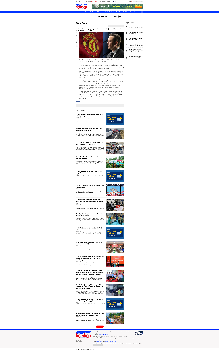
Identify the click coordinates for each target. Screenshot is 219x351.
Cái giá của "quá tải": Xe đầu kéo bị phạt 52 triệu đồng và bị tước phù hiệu (135, 57)
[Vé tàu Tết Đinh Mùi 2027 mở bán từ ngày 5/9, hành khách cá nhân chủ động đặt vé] (115, 318)
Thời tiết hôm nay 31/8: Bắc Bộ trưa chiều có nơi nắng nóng (100, 11)
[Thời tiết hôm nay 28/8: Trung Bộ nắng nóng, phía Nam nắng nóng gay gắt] (115, 304)
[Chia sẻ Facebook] (77, 42)
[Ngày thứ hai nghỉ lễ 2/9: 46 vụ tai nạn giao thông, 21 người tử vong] (115, 133)
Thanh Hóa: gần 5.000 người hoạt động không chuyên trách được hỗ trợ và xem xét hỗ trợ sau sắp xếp (90, 258)
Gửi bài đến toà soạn (98, 345)
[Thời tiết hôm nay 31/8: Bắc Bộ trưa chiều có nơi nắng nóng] (115, 119)
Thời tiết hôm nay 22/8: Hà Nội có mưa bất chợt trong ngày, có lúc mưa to (136, 27)
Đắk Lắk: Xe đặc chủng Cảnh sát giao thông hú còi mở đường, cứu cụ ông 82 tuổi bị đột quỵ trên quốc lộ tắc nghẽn (90, 286)
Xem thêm (100, 326)
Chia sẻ (78, 101)
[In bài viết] (77, 47)
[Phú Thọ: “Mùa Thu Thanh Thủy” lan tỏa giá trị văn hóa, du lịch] (115, 190)
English (129, 1)
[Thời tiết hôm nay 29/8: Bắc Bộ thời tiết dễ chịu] (115, 233)
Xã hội (86, 25)
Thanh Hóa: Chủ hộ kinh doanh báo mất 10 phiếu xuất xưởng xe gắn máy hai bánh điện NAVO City (89, 201)
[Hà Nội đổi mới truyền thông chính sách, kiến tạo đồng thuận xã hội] (115, 247)
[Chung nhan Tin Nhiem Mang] (139, 333)
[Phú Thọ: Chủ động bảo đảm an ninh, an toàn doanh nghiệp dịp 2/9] (115, 219)
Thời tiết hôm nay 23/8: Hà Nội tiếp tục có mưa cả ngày (135, 39)
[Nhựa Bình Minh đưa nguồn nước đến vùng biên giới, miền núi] (115, 162)
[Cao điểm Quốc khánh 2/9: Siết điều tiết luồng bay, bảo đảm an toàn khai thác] (115, 148)
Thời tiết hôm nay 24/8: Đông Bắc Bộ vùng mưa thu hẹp (136, 33)
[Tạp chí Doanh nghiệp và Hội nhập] (113, 1)
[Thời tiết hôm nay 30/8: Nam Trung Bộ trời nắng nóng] (115, 176)
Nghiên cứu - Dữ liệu (109, 16)
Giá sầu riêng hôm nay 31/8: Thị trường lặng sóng (78, 11)
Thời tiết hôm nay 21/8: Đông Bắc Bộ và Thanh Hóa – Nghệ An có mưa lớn (136, 45)
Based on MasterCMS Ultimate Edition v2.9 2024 (85, 349)
